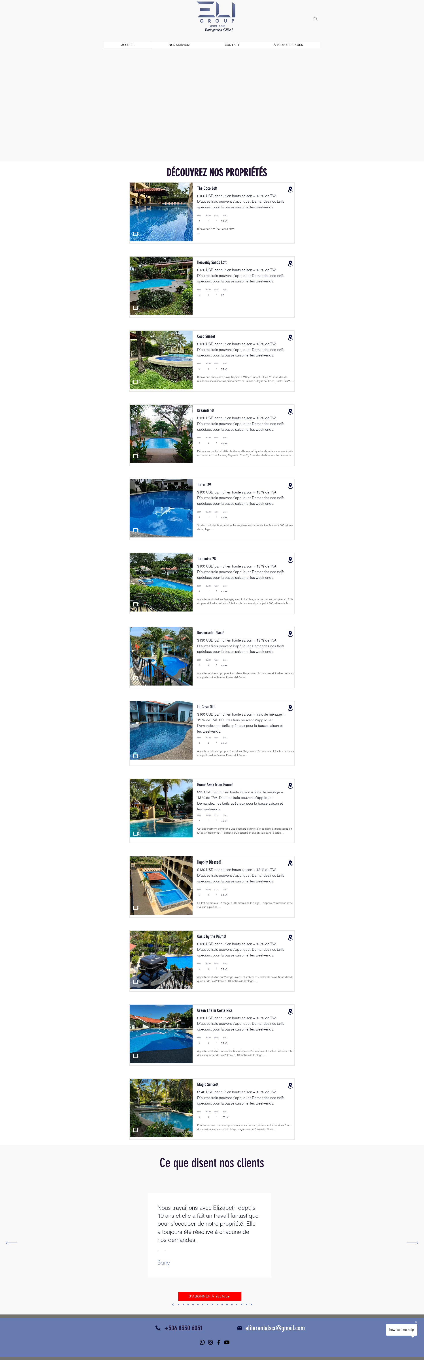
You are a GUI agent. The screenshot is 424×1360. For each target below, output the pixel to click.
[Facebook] (219, 1342)
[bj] (251, 1304)
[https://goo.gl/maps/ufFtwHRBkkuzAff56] (290, 1011)
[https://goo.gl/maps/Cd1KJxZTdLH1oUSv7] (290, 1085)
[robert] (202, 1304)
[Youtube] (227, 1342)
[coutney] (207, 1304)
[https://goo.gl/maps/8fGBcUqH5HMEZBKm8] (290, 785)
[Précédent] (11, 1243)
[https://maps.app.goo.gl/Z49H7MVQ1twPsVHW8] (290, 559)
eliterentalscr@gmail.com (275, 1328)
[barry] (173, 1304)
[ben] (193, 1304)
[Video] (136, 234)
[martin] (222, 1304)
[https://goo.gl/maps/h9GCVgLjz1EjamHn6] (290, 411)
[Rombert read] (241, 1304)
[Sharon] (198, 1304)
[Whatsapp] (202, 1342)
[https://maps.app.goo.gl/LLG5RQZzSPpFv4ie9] (290, 485)
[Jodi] (178, 1304)
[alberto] (232, 1304)
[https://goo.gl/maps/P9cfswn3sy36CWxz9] (290, 633)
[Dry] (217, 1304)
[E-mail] (239, 1328)
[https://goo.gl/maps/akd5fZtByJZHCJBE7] (290, 937)
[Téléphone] (158, 1328)
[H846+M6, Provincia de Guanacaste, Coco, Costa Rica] (290, 263)
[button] (161, 212)
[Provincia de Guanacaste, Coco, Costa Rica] (290, 189)
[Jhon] (236, 1304)
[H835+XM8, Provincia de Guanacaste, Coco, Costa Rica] (290, 337)
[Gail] (183, 1304)
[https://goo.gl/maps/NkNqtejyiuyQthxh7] (290, 863)
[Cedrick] (212, 1304)
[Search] (315, 19)
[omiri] (227, 1304)
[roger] (188, 1304)
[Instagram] (210, 1342)
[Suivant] (412, 1243)
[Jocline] (246, 1304)
